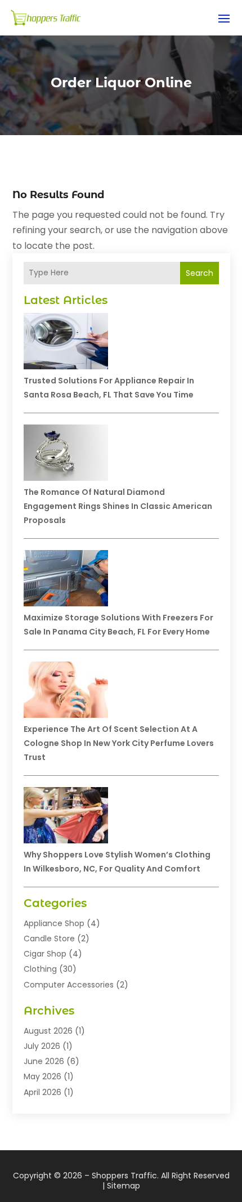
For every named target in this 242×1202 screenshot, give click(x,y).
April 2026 (42, 1092)
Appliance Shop (54, 923)
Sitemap (123, 1185)
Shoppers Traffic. (125, 1175)
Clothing (40, 969)
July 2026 (42, 1046)
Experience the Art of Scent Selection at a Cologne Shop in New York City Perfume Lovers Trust (119, 743)
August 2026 (48, 1030)
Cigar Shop (45, 953)
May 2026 (42, 1076)
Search (199, 273)
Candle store (49, 938)
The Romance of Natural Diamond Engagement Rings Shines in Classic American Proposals (118, 506)
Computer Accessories (69, 984)
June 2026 (44, 1061)
